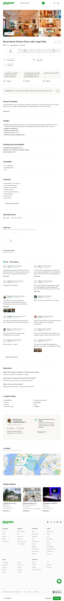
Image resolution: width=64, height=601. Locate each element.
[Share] (55, 41)
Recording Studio (51, 549)
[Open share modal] (16, 489)
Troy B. (40, 340)
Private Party (35, 549)
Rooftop (34, 567)
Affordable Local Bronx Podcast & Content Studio (51, 503)
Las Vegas (19, 569)
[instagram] (51, 522)
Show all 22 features (12, 203)
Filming (33, 544)
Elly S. (40, 329)
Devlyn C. (41, 316)
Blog (3, 534)
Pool (48, 536)
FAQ (18, 534)
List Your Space (21, 531)
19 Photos (10, 33)
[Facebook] (47, 522)
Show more (6, 111)
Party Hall (49, 565)
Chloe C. (40, 281)
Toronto (19, 567)
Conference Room (36, 569)
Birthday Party (35, 541)
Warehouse (50, 551)
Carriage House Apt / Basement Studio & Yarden (11, 503)
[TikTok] (54, 522)
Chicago (4, 569)
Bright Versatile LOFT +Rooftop (29, 503)
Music (33, 562)
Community (20, 536)
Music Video (35, 551)
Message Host (41, 432)
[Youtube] (57, 522)
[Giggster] (8, 3)
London (19, 562)
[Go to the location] (12, 494)
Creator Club (5, 541)
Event (33, 539)
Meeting (34, 546)
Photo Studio (50, 531)
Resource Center (21, 541)
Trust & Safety (21, 544)
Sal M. (40, 296)
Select (4, 539)
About (4, 531)
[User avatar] (58, 3)
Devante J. (10, 296)
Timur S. (9, 81)
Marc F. (28, 81)
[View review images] (9, 310)
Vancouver (20, 565)
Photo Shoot (35, 534)
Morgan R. (10, 316)
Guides (4, 536)
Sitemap (35, 592)
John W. (48, 81)
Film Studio (49, 539)
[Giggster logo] (8, 522)
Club (48, 541)
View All (34, 554)
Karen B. (9, 340)
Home (48, 534)
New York (4, 565)
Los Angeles (5, 562)
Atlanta (4, 567)
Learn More (41, 427)
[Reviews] (61, 522)
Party (33, 531)
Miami (3, 572)
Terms (24, 592)
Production (34, 536)
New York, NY (14, 45)
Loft (48, 562)
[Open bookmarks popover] (59, 41)
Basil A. (9, 329)
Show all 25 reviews (12, 357)
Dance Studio (50, 546)
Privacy (29, 592)
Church (48, 544)
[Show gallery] (21, 23)
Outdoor (34, 565)
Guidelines (19, 539)
